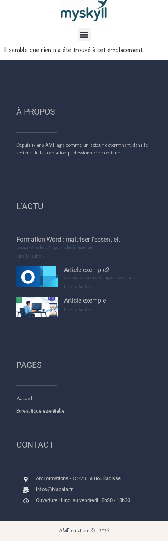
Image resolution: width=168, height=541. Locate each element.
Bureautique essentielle (40, 411)
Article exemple (85, 300)
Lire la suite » (30, 256)
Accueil (24, 398)
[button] (84, 34)
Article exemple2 (86, 270)
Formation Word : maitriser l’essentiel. (68, 239)
